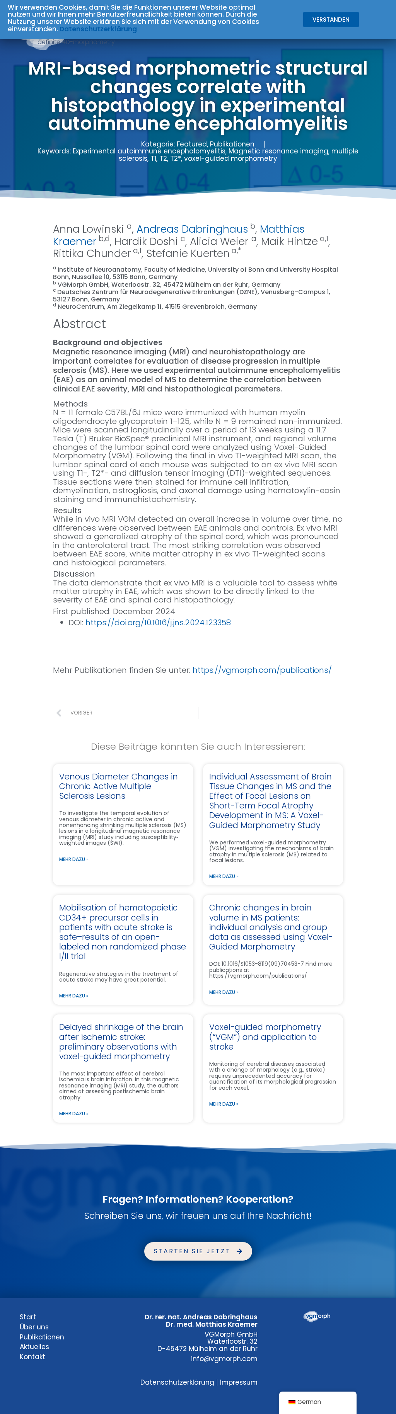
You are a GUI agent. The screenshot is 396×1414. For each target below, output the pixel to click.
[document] (198, 707)
